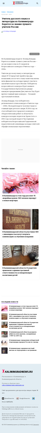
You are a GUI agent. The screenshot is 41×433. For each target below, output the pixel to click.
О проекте (36, 424)
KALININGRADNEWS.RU (19, 371)
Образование (10, 11)
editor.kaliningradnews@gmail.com (13, 385)
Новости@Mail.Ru (7, 402)
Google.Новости (25, 398)
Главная (3, 11)
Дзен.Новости (9, 398)
